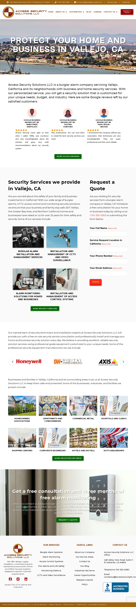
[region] (68, 362)
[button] (12, 362)
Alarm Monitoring (51, 557)
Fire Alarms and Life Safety (51, 566)
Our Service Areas (85, 557)
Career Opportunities (84, 575)
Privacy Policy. (69, 604)
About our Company (85, 552)
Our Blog (84, 566)
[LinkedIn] (25, 579)
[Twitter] (18, 579)
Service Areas (112, 2)
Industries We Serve (85, 570)
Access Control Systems (51, 561)
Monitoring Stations (51, 570)
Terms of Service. (55, 604)
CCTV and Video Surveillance (51, 575)
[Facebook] (10, 579)
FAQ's (85, 584)
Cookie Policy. (81, 604)
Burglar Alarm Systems (51, 552)
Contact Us (84, 561)
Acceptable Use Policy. (98, 604)
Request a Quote (84, 580)
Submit (95, 282)
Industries (125, 2)
